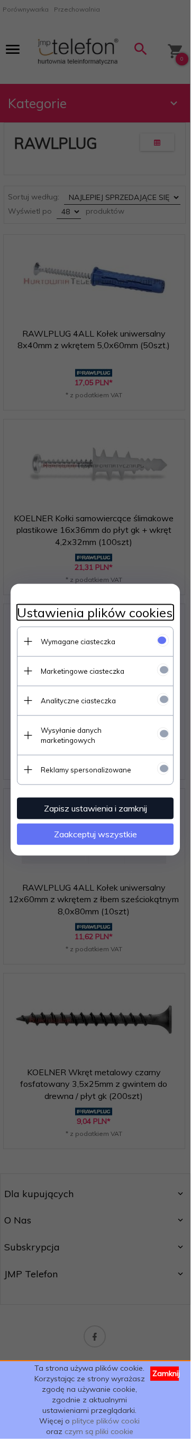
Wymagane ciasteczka (78, 641)
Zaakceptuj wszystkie (95, 833)
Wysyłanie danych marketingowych (71, 734)
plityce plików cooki (106, 1421)
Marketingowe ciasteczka (82, 670)
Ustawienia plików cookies (94, 612)
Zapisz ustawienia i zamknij (95, 807)
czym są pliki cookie (99, 1431)
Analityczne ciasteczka (78, 700)
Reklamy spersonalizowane (86, 769)
